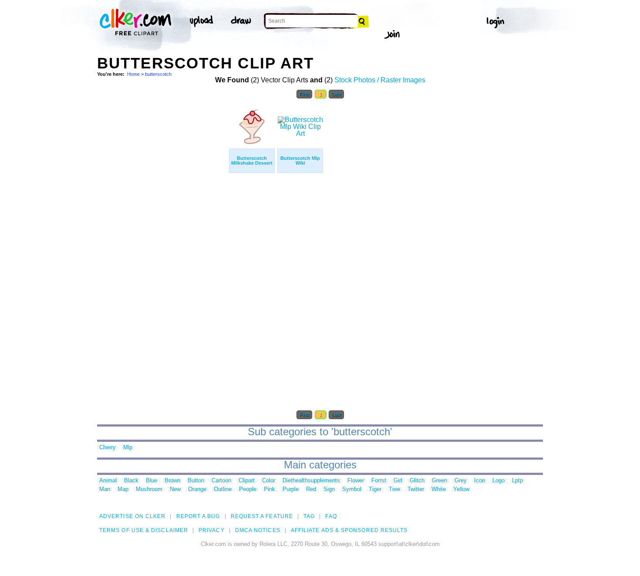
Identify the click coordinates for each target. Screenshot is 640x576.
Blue (151, 481)
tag (309, 516)
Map (123, 489)
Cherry (107, 448)
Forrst (378, 481)
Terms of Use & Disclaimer (143, 530)
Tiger (375, 489)
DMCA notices (257, 530)
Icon (479, 481)
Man (104, 489)
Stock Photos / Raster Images (379, 80)
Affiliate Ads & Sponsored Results (349, 530)
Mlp (127, 448)
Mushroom (149, 489)
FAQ (331, 516)
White (438, 489)
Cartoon (221, 481)
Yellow (461, 489)
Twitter (416, 489)
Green (439, 481)
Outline (223, 489)
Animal (108, 481)
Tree (394, 489)
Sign (329, 489)
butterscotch (158, 74)
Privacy (212, 530)
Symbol (351, 489)
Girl (398, 481)
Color (268, 481)
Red (311, 489)
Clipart (247, 481)
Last (336, 94)
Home (133, 74)
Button (196, 481)
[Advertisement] (162, 234)
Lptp (517, 481)
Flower (355, 481)
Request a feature (262, 516)
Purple (291, 489)
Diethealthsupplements (311, 481)
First (304, 94)
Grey (461, 481)
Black (131, 481)
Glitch (417, 481)
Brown (172, 481)
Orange (197, 489)
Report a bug (198, 516)
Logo (498, 481)
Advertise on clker (132, 516)
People (247, 489)
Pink (269, 489)
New (175, 489)
